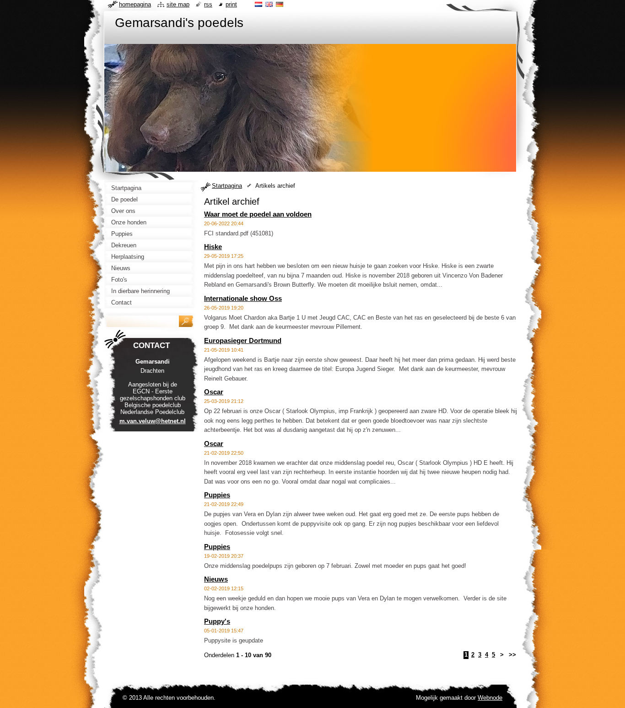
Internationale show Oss (243, 298)
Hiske (213, 247)
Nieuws (216, 579)
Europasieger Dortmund (242, 340)
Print (231, 4)
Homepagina (135, 4)
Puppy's (217, 621)
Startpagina (227, 185)
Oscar (213, 392)
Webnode (490, 697)
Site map (178, 4)
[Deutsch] (279, 4)
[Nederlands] (258, 4)
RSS (208, 4)
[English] (269, 4)
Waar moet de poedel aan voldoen (258, 214)
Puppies (217, 495)
